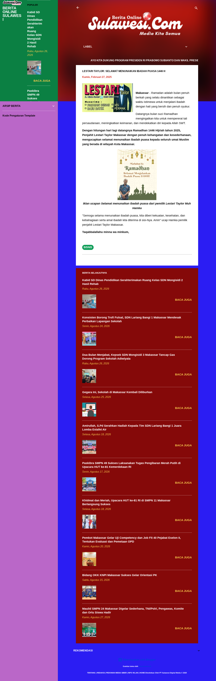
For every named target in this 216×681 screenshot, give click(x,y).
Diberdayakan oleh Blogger (139, 659)
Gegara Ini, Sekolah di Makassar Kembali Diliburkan (117, 392)
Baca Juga (183, 299)
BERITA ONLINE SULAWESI (12, 14)
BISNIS (88, 247)
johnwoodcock (145, 666)
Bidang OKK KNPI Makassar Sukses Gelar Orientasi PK (119, 575)
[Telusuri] (196, 8)
